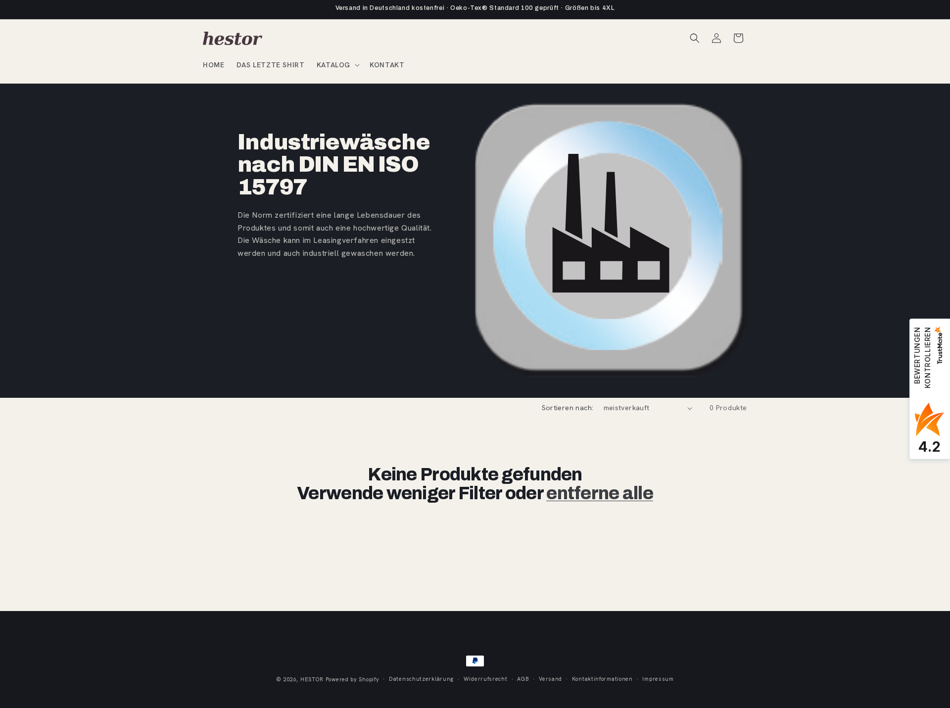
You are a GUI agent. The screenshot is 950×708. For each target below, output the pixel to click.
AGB (523, 678)
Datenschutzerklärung (421, 678)
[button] (337, 64)
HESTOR (312, 679)
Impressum (657, 678)
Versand (550, 678)
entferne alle (599, 493)
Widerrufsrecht (486, 678)
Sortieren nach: (568, 407)
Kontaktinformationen (602, 678)
